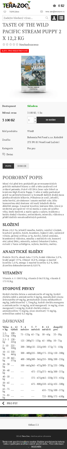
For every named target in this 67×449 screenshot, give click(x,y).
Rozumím (36, 446)
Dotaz (10, 154)
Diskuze (22, 166)
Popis (8, 166)
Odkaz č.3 (33, 425)
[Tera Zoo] (17, 4)
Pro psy (31, 148)
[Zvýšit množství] (35, 118)
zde (26, 446)
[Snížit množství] (35, 121)
